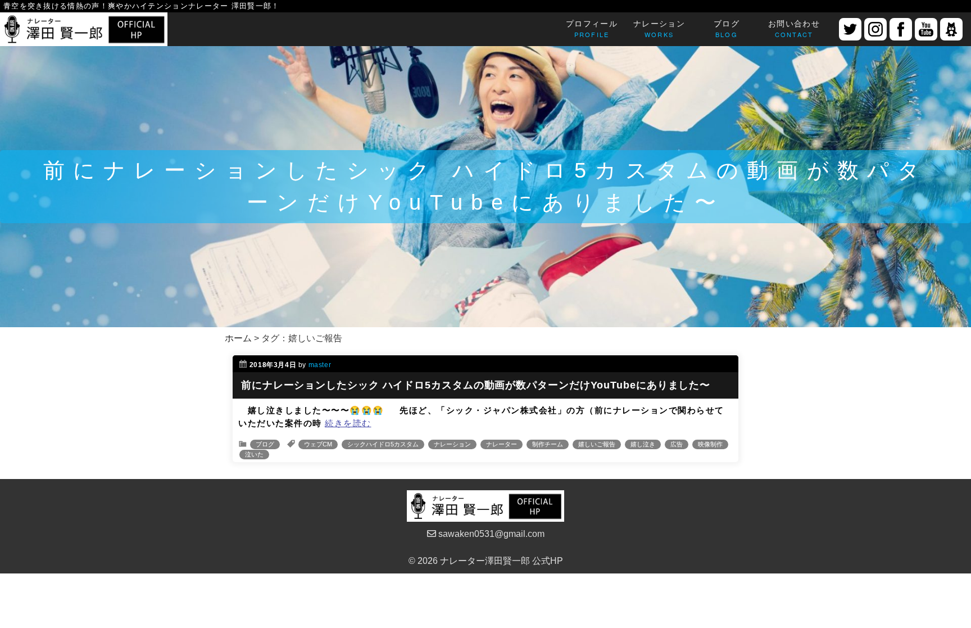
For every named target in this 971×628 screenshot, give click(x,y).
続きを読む (348, 423)
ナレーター (501, 444)
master (320, 365)
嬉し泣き (642, 444)
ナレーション (452, 444)
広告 (676, 444)
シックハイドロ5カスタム (383, 444)
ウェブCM (318, 444)
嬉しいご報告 (596, 444)
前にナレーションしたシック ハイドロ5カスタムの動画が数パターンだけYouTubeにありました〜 (475, 385)
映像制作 (710, 444)
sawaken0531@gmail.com (490, 534)
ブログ (265, 444)
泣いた (254, 454)
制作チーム (547, 444)
